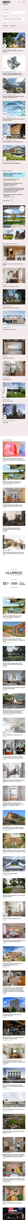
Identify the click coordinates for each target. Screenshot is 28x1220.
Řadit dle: (5, 25)
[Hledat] (4, 22)
